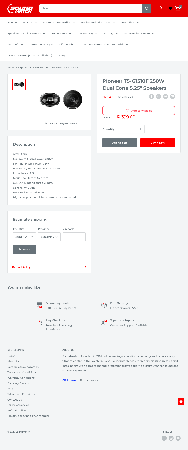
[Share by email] (172, 96)
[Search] (146, 8)
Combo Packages (41, 44)
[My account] (160, 8)
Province (44, 229)
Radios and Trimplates (96, 22)
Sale (10, 22)
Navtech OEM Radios (57, 22)
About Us (13, 361)
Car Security (85, 33)
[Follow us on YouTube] (178, 438)
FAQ (10, 388)
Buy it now (157, 142)
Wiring (109, 33)
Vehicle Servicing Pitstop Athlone (105, 44)
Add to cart (119, 142)
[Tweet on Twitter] (165, 96)
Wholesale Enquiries (21, 394)
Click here (69, 380)
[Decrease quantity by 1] (121, 129)
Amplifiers (128, 22)
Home (10, 67)
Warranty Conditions (21, 377)
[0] (177, 8)
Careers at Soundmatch (23, 367)
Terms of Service (18, 405)
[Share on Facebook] (151, 96)
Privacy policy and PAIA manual (28, 415)
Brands (28, 22)
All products (24, 67)
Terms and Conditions (22, 372)
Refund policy (16, 410)
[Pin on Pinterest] (158, 96)
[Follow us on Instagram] (171, 438)
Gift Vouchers (68, 44)
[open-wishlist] (181, 401)
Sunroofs (13, 44)
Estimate (24, 249)
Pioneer (107, 96)
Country (18, 229)
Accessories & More (137, 33)
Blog (62, 55)
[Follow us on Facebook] (164, 438)
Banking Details (18, 383)
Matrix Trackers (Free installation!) (29, 55)
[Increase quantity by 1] (140, 129)
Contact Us (14, 399)
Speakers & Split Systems (24, 33)
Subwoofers (59, 33)
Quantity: (108, 129)
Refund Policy (21, 267)
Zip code (68, 229)
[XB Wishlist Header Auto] (171, 8)
